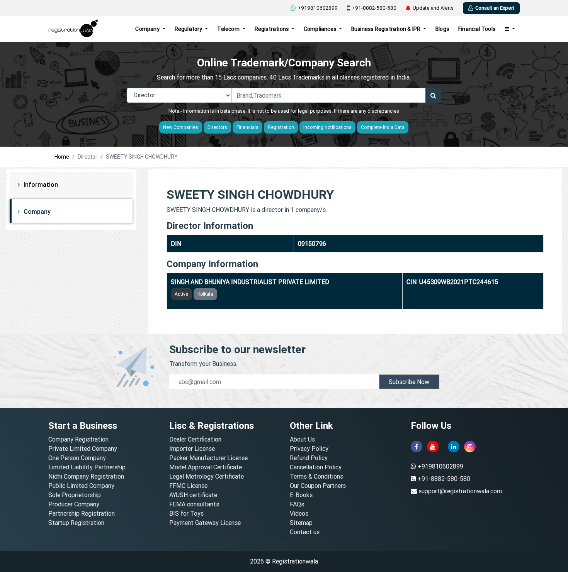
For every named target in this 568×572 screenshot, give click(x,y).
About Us (302, 439)
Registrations (272, 28)
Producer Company (73, 504)
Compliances (320, 28)
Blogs (442, 28)
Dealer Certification (195, 439)
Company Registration (78, 439)
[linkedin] (453, 446)
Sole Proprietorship (74, 495)
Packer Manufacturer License (208, 458)
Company (148, 28)
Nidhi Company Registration (86, 476)
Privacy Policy (309, 448)
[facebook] (416, 446)
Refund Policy (309, 458)
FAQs (297, 504)
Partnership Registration (81, 513)
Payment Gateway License (205, 522)
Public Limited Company (81, 485)
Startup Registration (76, 522)
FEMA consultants (194, 504)
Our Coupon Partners (318, 485)
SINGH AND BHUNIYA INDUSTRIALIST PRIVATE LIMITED (250, 282)
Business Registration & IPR (386, 28)
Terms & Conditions (316, 476)
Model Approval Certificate (205, 467)
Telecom (229, 28)
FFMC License (188, 485)
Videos (299, 513)
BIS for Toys (186, 513)
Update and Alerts (433, 8)
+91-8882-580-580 (374, 8)
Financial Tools (476, 28)
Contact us (305, 532)
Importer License (192, 448)
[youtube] (433, 446)
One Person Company (77, 458)
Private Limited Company (82, 448)
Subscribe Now (409, 382)
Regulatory (189, 28)
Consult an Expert (494, 8)
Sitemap (301, 522)
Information (40, 184)
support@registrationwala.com (460, 491)
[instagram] (470, 446)
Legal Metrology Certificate (206, 476)
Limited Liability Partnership (87, 467)
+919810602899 (318, 8)
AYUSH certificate (193, 495)
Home (61, 156)
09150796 (312, 243)
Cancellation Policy (316, 467)
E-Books (301, 495)
